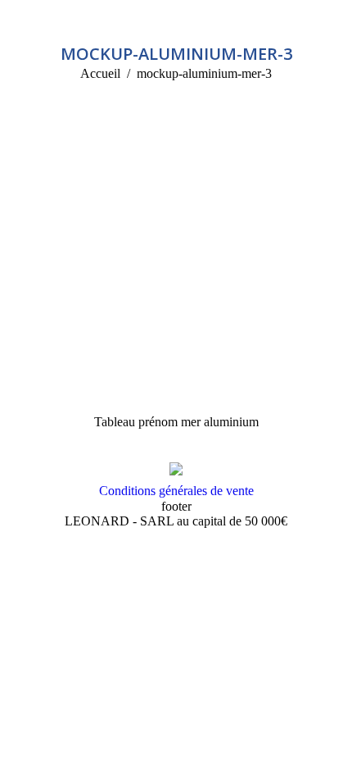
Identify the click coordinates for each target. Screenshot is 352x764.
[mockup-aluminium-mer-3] (176, 271)
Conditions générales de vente (176, 491)
